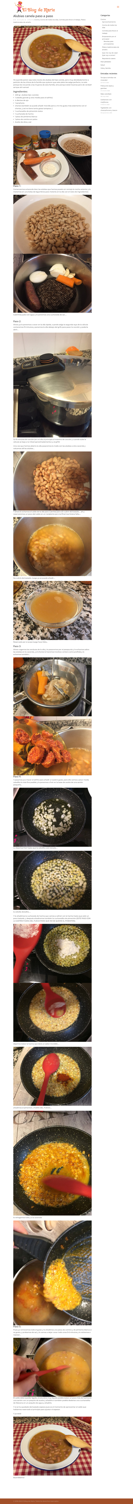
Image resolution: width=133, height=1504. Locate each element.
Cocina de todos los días (49, 20)
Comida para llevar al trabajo (69, 20)
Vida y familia (106, 68)
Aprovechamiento (109, 22)
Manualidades (106, 62)
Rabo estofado (106, 94)
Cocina (36, 20)
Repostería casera (108, 58)
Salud (103, 65)
